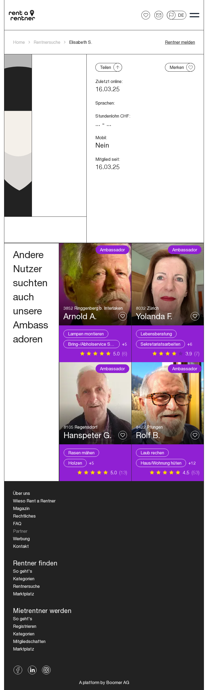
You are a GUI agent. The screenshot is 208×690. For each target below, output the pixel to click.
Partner (20, 531)
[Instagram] (46, 670)
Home (19, 42)
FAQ (17, 523)
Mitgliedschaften (29, 641)
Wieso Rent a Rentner (34, 500)
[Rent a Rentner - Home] (22, 15)
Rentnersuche (47, 42)
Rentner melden (180, 42)
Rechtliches (24, 515)
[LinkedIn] (32, 670)
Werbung (21, 538)
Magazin (21, 508)
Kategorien (23, 578)
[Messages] (159, 15)
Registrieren (24, 626)
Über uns (21, 493)
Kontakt (21, 546)
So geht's (22, 571)
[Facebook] (18, 670)
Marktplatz (23, 593)
